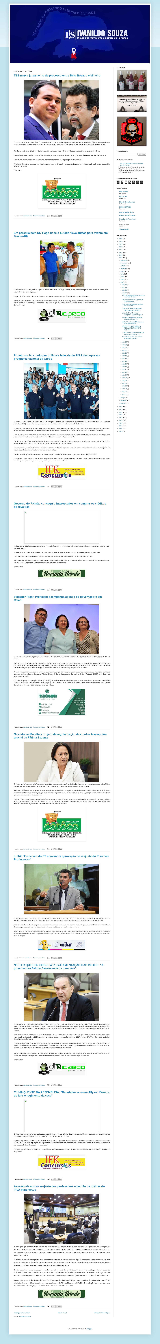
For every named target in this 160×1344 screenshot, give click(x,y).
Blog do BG (123, 197)
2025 (121, 241)
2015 (121, 415)
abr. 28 (124, 290)
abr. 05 (124, 383)
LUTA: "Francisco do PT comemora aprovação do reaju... (133, 322)
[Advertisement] (61, 224)
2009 (121, 431)
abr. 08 (124, 378)
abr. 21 (124, 350)
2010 (121, 428)
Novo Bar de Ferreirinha (127, 219)
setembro (124, 268)
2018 (121, 406)
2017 (121, 409)
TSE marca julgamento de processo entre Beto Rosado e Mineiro (57, 75)
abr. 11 (124, 369)
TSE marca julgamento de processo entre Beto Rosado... (133, 296)
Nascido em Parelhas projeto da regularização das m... (132, 318)
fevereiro (124, 400)
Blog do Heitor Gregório (127, 202)
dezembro (124, 260)
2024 (121, 244)
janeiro (123, 403)
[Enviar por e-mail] (52, 216)
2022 (121, 249)
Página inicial (62, 1313)
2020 (121, 255)
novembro (124, 263)
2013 (121, 420)
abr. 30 (124, 284)
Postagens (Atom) (25, 1316)
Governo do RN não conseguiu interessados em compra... (132, 309)
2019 (121, 258)
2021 (121, 252)
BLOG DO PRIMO (125, 207)
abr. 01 (124, 394)
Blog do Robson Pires (126, 212)
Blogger (89, 1329)
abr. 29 (124, 287)
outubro (123, 266)
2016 (121, 412)
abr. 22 (124, 347)
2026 (121, 239)
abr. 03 (124, 389)
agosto (123, 271)
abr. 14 (124, 364)
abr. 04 (124, 386)
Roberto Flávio (124, 224)
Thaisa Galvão (124, 229)
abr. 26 (124, 293)
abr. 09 (124, 375)
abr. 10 (124, 372)
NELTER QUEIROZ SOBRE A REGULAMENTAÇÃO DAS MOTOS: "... (131, 328)
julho (122, 274)
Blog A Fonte (123, 192)
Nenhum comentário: (39, 215)
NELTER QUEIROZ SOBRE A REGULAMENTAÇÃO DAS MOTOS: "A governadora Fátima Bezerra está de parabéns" (58, 966)
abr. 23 (124, 345)
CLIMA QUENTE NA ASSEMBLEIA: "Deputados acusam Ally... (133, 333)
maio (122, 279)
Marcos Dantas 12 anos (127, 215)
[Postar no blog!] (54, 216)
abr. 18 (124, 353)
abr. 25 (124, 342)
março (123, 398)
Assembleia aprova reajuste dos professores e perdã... (132, 337)
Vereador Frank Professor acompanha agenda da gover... (133, 314)
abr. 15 (124, 361)
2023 (121, 247)
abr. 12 (124, 367)
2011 (121, 426)
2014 (121, 418)
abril (122, 282)
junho (123, 277)
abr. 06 (124, 380)
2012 (121, 423)
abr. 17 (124, 356)
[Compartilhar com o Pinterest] (61, 216)
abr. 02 (124, 391)
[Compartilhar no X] (56, 216)
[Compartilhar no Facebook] (59, 216)
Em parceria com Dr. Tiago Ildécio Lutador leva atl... (132, 300)
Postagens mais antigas (101, 1313)
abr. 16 (124, 358)
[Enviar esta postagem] (48, 215)
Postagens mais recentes (22, 1313)
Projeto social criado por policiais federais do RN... (132, 305)
